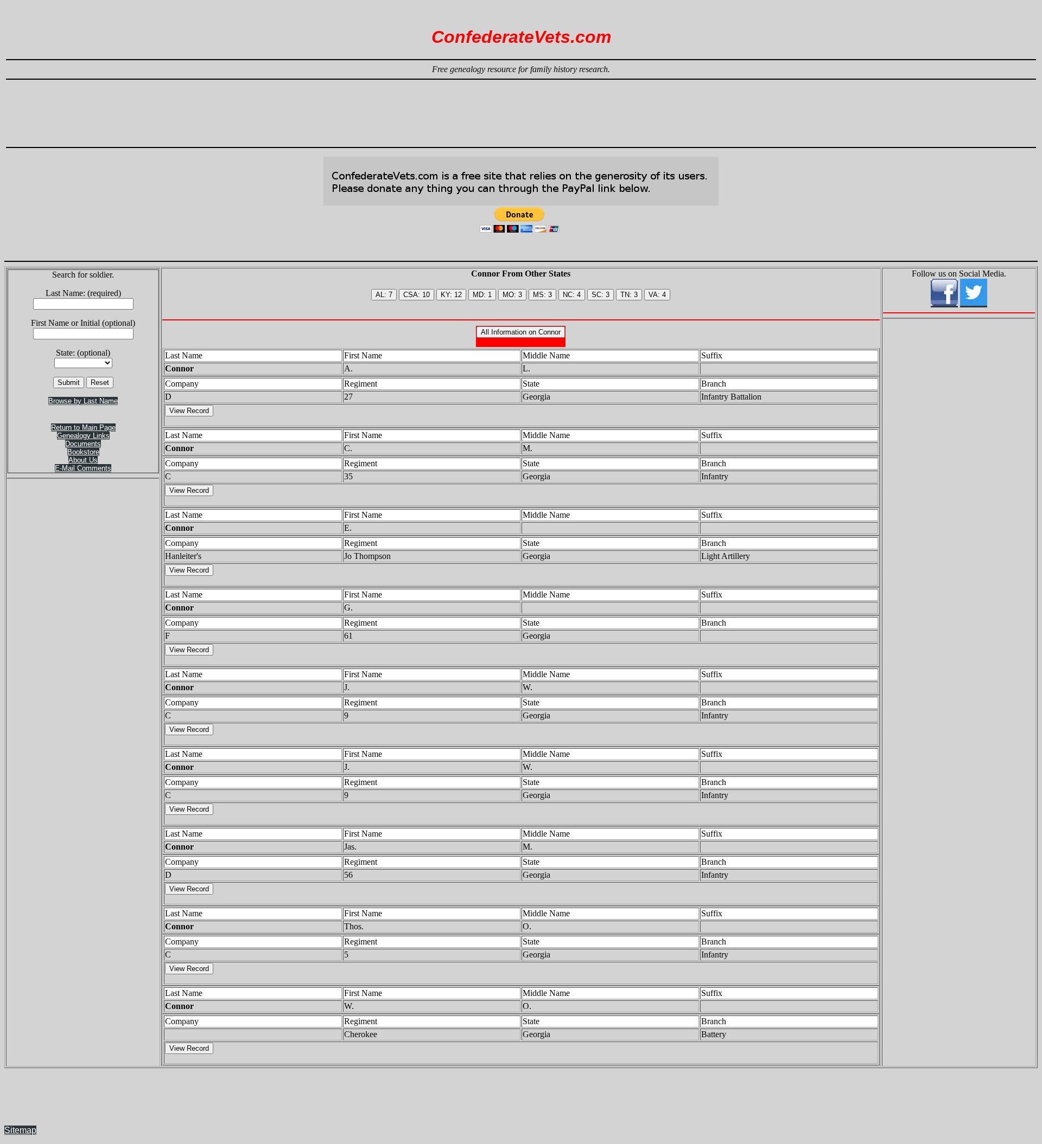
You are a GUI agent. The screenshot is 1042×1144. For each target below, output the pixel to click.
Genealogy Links (83, 436)
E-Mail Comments (83, 468)
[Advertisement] (521, 108)
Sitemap (20, 1130)
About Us (83, 460)
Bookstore (83, 452)
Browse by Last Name (83, 401)
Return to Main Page (83, 427)
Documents (83, 444)
